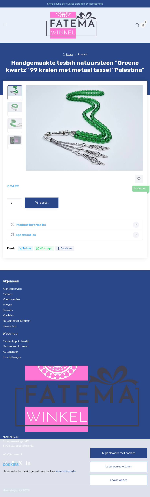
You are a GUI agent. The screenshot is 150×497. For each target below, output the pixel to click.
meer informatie (66, 471)
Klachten (8, 315)
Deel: (11, 248)
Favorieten (9, 326)
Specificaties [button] (26, 235)
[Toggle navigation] (5, 25)
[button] (137, 25)
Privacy (7, 305)
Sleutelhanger (12, 357)
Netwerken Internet (16, 346)
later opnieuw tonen (118, 467)
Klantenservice (12, 289)
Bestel (44, 203)
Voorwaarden (11, 299)
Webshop (10, 333)
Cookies (8, 310)
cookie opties (119, 480)
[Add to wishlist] (139, 179)
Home (69, 54)
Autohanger (10, 352)
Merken (7, 294)
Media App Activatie (16, 341)
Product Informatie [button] (31, 225)
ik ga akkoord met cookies (119, 453)
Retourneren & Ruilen (16, 321)
